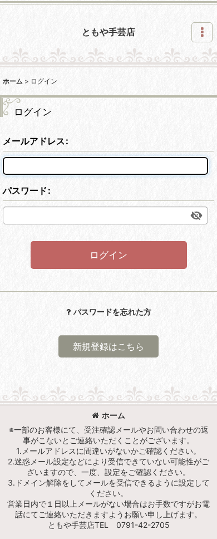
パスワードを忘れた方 (112, 311)
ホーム (113, 415)
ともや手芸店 (108, 31)
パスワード (25, 190)
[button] (202, 32)
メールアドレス (34, 140)
